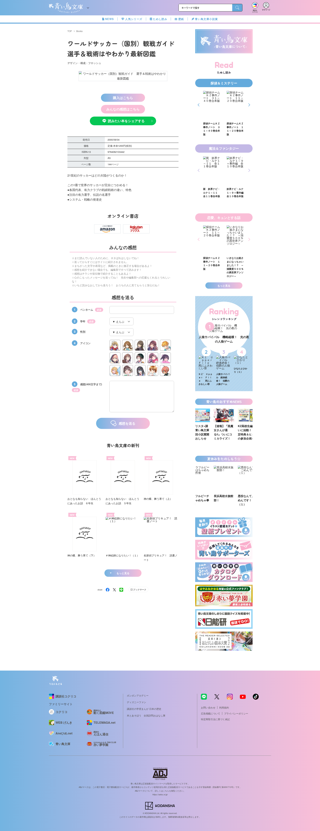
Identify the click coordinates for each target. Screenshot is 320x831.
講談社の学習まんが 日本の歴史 (144, 709)
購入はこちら (123, 97)
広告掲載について (210, 713)
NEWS (109, 19)
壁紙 (181, 19)
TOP (69, 31)
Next (248, 104)
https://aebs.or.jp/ (160, 794)
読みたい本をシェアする (126, 120)
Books (79, 31)
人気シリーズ (133, 19)
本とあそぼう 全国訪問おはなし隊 (146, 715)
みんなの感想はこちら (123, 109)
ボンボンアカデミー (138, 695)
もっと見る (122, 573)
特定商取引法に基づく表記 (215, 719)
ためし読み (160, 19)
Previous (199, 104)
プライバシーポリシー (236, 713)
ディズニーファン (136, 702)
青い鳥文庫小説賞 (206, 19)
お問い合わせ (208, 707)
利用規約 (224, 707)
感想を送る (127, 423)
